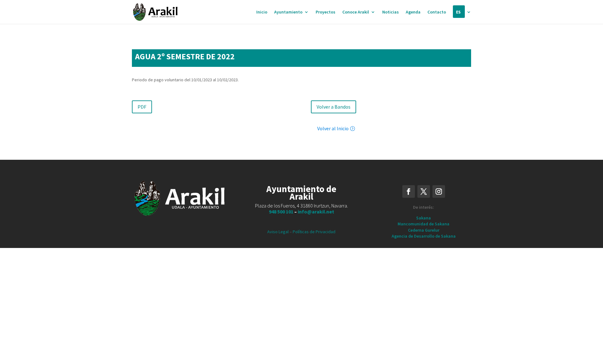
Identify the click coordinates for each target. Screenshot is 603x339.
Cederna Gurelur (423, 230)
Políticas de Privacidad (314, 231)
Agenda (413, 12)
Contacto (436, 12)
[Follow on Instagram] (438, 191)
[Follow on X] (423, 191)
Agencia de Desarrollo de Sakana (424, 236)
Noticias (390, 12)
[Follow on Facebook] (408, 191)
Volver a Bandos (333, 107)
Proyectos (325, 12)
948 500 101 (281, 211)
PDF (142, 107)
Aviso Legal (278, 231)
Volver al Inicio (333, 128)
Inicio (261, 12)
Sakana (423, 218)
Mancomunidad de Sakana (423, 224)
